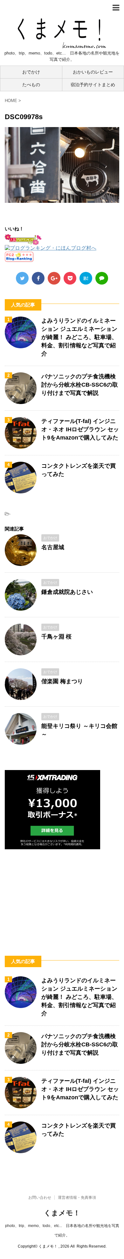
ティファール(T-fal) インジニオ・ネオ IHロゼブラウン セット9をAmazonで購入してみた (80, 429)
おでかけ (31, 71)
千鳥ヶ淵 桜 (56, 636)
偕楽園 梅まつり (62, 681)
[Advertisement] (62, 895)
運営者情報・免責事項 (77, 1197)
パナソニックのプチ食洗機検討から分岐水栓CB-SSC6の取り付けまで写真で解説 (79, 384)
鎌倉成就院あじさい (67, 592)
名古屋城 (52, 547)
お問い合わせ (39, 1197)
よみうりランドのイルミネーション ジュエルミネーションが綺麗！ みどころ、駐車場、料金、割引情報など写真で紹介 (79, 337)
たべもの (31, 84)
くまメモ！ (62, 1213)
